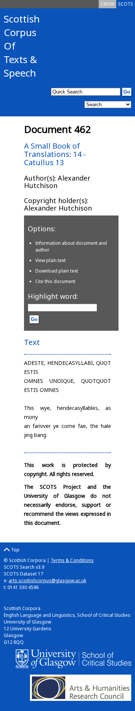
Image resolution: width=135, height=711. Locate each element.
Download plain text (56, 271)
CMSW (107, 4)
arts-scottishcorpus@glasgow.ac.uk (47, 580)
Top (15, 550)
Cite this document (55, 281)
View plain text (50, 260)
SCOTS (125, 4)
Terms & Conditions (72, 560)
